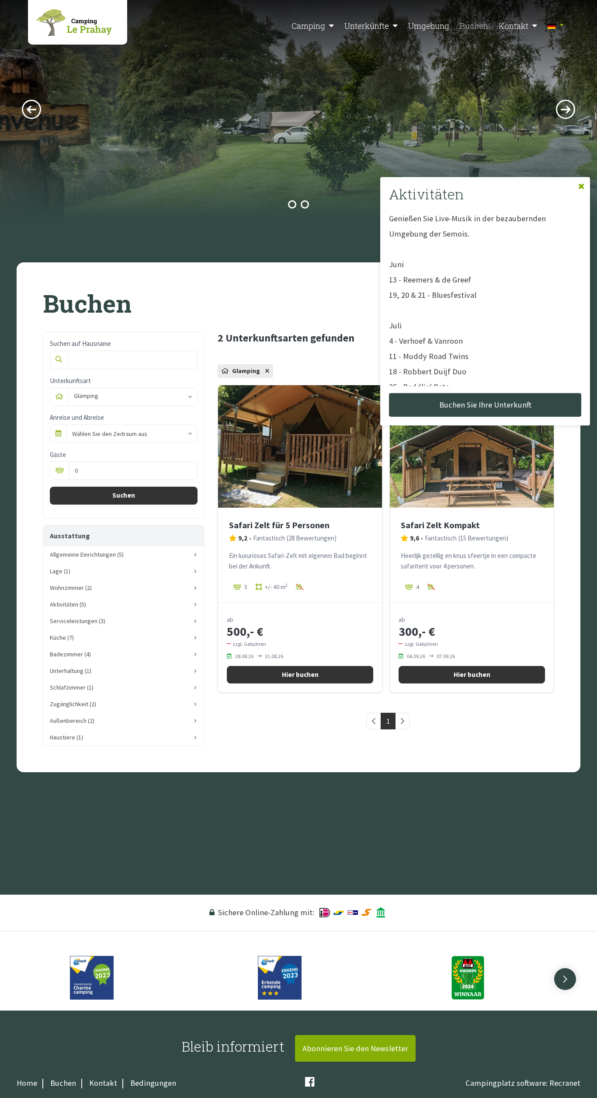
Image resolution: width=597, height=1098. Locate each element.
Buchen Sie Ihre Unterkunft (485, 405)
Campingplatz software (505, 1083)
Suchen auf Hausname (80, 343)
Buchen (474, 26)
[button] (331, 26)
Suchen (123, 495)
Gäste (58, 454)
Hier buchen (300, 674)
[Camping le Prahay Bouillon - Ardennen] (77, 22)
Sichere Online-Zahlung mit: (266, 912)
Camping (308, 26)
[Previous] (31, 109)
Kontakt (513, 26)
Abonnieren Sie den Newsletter (355, 1048)
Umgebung (428, 26)
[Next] (565, 109)
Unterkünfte (366, 26)
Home (27, 1083)
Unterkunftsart (70, 380)
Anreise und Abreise (77, 417)
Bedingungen (153, 1083)
